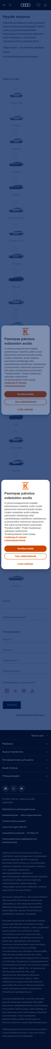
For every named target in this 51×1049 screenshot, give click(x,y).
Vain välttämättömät (25, 556)
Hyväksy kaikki (25, 548)
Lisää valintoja (25, 564)
